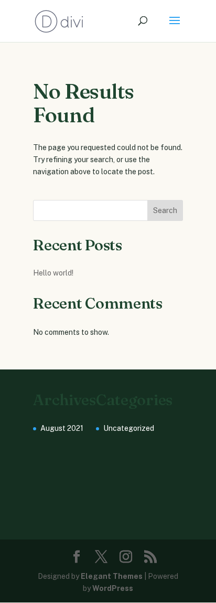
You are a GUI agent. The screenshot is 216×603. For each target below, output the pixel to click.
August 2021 (61, 428)
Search (165, 210)
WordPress (112, 588)
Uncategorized (128, 428)
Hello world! (53, 273)
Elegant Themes (112, 576)
